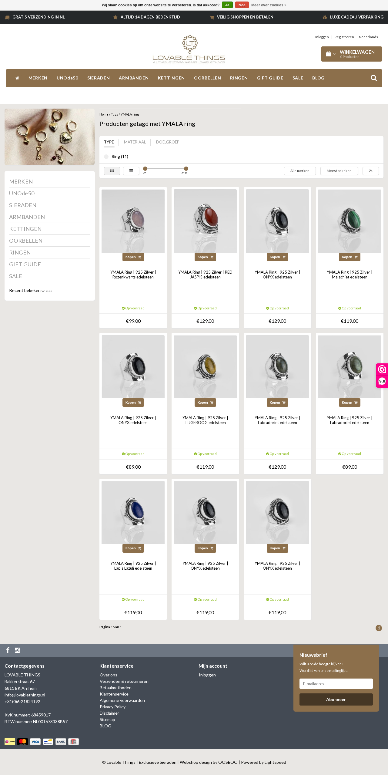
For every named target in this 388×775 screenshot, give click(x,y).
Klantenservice (114, 693)
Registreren (344, 37)
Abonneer (336, 699)
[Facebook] (8, 650)
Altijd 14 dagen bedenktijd (150, 17)
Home (104, 114)
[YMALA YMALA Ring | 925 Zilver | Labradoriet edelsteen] (277, 366)
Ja (227, 5)
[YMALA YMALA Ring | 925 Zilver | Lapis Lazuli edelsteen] (133, 511)
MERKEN (38, 77)
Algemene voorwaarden (122, 700)
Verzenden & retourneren (124, 681)
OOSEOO (228, 762)
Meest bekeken (339, 171)
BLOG (318, 77)
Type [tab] (109, 142)
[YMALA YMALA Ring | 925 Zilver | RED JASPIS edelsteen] (205, 220)
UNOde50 (67, 77)
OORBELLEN (207, 77)
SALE (298, 77)
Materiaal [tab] (135, 142)
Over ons (108, 674)
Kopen (130, 257)
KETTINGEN (171, 77)
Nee (242, 5)
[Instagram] (18, 650)
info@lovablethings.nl (25, 694)
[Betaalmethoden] (42, 741)
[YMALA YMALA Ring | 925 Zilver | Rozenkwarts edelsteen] (133, 220)
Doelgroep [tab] (167, 142)
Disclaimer (109, 713)
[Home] (17, 78)
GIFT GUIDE (270, 77)
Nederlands (368, 37)
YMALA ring (130, 114)
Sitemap (107, 719)
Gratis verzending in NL (38, 17)
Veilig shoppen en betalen (245, 17)
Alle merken (299, 171)
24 (371, 171)
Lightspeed (275, 762)
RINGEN (239, 77)
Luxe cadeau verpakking (356, 17)
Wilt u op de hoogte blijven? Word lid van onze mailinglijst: (323, 667)
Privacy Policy (112, 706)
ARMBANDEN (134, 77)
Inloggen (322, 37)
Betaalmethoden (116, 687)
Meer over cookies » (268, 5)
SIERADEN (98, 77)
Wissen (47, 291)
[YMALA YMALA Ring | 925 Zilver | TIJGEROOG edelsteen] (205, 366)
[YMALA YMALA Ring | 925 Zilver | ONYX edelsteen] (277, 220)
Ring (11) (106, 156)
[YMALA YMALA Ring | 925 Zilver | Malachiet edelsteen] (349, 220)
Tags (114, 114)
